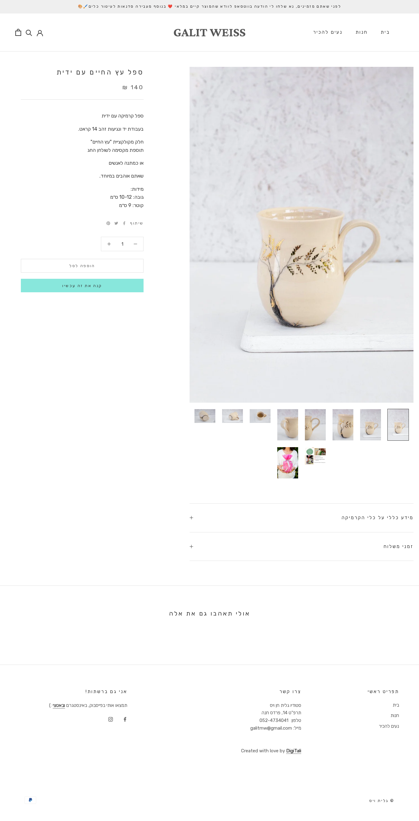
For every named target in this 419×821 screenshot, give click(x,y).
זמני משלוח (398, 546)
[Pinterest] (108, 223)
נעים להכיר (328, 32)
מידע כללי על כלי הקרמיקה (377, 517)
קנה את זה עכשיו (82, 285)
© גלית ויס (381, 800)
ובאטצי (59, 705)
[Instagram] (110, 719)
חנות (362, 32)
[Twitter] (116, 223)
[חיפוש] (29, 32)
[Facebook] (124, 223)
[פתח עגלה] (18, 32)
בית (385, 32)
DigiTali (293, 751)
